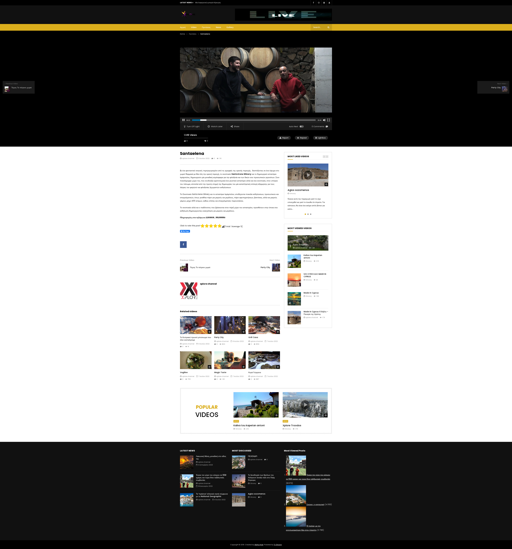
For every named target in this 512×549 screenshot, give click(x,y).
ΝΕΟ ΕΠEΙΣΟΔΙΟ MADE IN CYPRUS (315, 275)
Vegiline (184, 372)
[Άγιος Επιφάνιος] (308, 243)
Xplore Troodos (292, 425)
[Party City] (276, 268)
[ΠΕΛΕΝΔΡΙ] (238, 462)
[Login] (329, 2)
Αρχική (183, 27)
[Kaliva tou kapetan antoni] (294, 261)
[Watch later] (318, 2)
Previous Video (187, 260)
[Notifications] (324, 2)
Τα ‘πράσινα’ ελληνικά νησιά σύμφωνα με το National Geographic (212, 495)
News (218, 27)
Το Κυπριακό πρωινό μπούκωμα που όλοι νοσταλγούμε (195, 338)
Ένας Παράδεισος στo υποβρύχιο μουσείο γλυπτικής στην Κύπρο (218, 2)
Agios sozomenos (298, 190)
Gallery (229, 27)
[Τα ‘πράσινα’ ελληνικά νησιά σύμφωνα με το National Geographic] (186, 499)
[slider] (254, 120)
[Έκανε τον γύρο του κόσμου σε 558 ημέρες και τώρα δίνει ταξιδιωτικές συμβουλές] (186, 481)
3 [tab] (310, 214)
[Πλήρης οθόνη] (328, 120)
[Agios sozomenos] (238, 499)
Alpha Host (259, 545)
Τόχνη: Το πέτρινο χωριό (200, 267)
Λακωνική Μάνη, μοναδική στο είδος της (211, 457)
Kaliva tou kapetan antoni (313, 256)
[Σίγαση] (324, 120)
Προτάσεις (206, 27)
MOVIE (236, 421)
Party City (265, 267)
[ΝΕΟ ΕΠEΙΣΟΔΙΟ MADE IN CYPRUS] (294, 280)
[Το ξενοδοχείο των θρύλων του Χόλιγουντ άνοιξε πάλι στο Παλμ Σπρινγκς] (238, 481)
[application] (256, 80)
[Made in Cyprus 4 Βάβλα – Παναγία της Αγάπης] (294, 317)
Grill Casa (253, 337)
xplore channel (188, 158)
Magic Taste (220, 372)
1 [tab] (305, 214)
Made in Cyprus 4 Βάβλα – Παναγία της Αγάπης (316, 312)
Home (182, 34)
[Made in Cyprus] (294, 298)
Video (194, 27)
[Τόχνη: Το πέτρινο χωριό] (184, 268)
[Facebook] (313, 2)
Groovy (293, 193)
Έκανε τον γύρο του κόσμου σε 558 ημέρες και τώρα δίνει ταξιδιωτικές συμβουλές (211, 477)
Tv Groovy (278, 545)
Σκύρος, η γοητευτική (315, 504)
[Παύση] (183, 120)
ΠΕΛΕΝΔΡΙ (252, 456)
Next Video (275, 260)
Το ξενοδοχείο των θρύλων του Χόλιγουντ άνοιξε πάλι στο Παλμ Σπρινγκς (261, 477)
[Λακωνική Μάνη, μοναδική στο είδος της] (186, 462)
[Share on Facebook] (183, 244)
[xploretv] (188, 14)
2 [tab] (308, 214)
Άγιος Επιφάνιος (301, 244)
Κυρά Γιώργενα (254, 372)
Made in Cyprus (311, 292)
